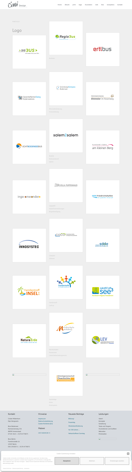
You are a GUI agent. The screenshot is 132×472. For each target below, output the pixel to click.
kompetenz (110, 5)
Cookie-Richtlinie (7, 468)
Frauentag (71, 422)
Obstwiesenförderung (75, 426)
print (74, 5)
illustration (88, 5)
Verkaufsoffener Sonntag (76, 433)
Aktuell (67, 5)
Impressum (26, 468)
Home (60, 5)
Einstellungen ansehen (117, 461)
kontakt (119, 5)
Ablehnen (92, 461)
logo (80, 5)
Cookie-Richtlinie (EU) (45, 424)
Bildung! (71, 419)
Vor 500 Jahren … (74, 430)
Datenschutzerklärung (17, 468)
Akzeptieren (67, 461)
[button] (128, 454)
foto (102, 5)
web (96, 5)
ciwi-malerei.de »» (44, 433)
